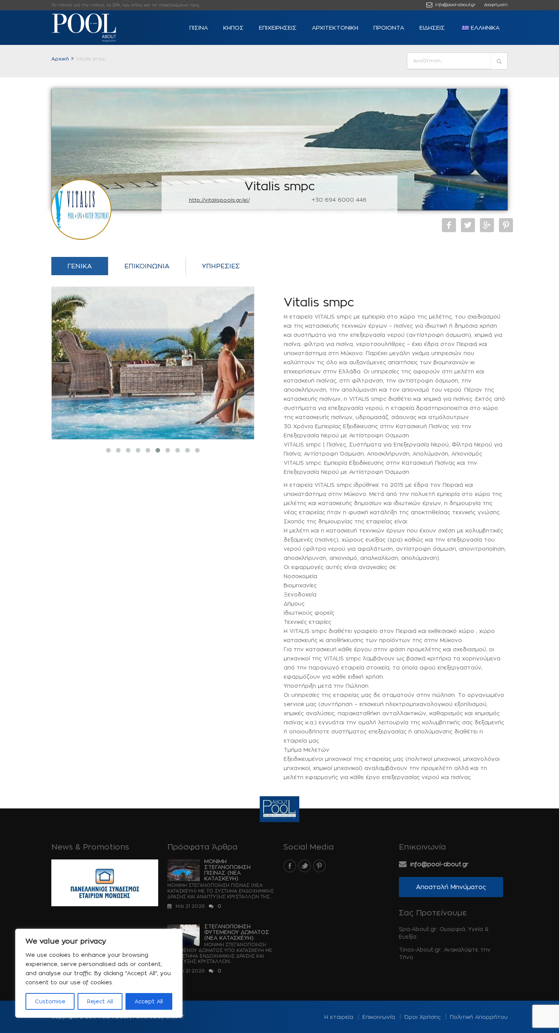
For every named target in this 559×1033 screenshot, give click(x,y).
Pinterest (506, 225)
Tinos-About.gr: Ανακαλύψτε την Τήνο (445, 953)
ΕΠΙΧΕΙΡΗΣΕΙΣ (278, 27)
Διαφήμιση (496, 4)
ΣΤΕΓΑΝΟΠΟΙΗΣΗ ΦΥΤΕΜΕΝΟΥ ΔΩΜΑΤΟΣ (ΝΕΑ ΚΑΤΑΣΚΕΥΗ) (236, 932)
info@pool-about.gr (455, 4)
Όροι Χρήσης (422, 1017)
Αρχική (60, 58)
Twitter (468, 225)
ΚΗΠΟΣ (233, 27)
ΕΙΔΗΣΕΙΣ (432, 27)
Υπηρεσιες (221, 266)
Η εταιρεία (338, 1017)
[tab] (79, 268)
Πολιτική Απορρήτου (479, 1017)
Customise (50, 1001)
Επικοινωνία (378, 1017)
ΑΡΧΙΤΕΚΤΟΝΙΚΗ (335, 27)
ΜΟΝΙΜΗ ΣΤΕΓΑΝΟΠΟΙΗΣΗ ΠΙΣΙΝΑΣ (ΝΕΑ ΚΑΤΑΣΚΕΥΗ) (227, 869)
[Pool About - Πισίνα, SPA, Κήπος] (97, 28)
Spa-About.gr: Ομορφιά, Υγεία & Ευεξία (444, 932)
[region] (99, 973)
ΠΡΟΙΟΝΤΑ (388, 27)
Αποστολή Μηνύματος (451, 887)
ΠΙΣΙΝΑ (198, 27)
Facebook (449, 225)
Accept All (149, 1001)
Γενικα (79, 266)
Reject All (100, 1001)
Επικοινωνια (147, 266)
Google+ (487, 225)
